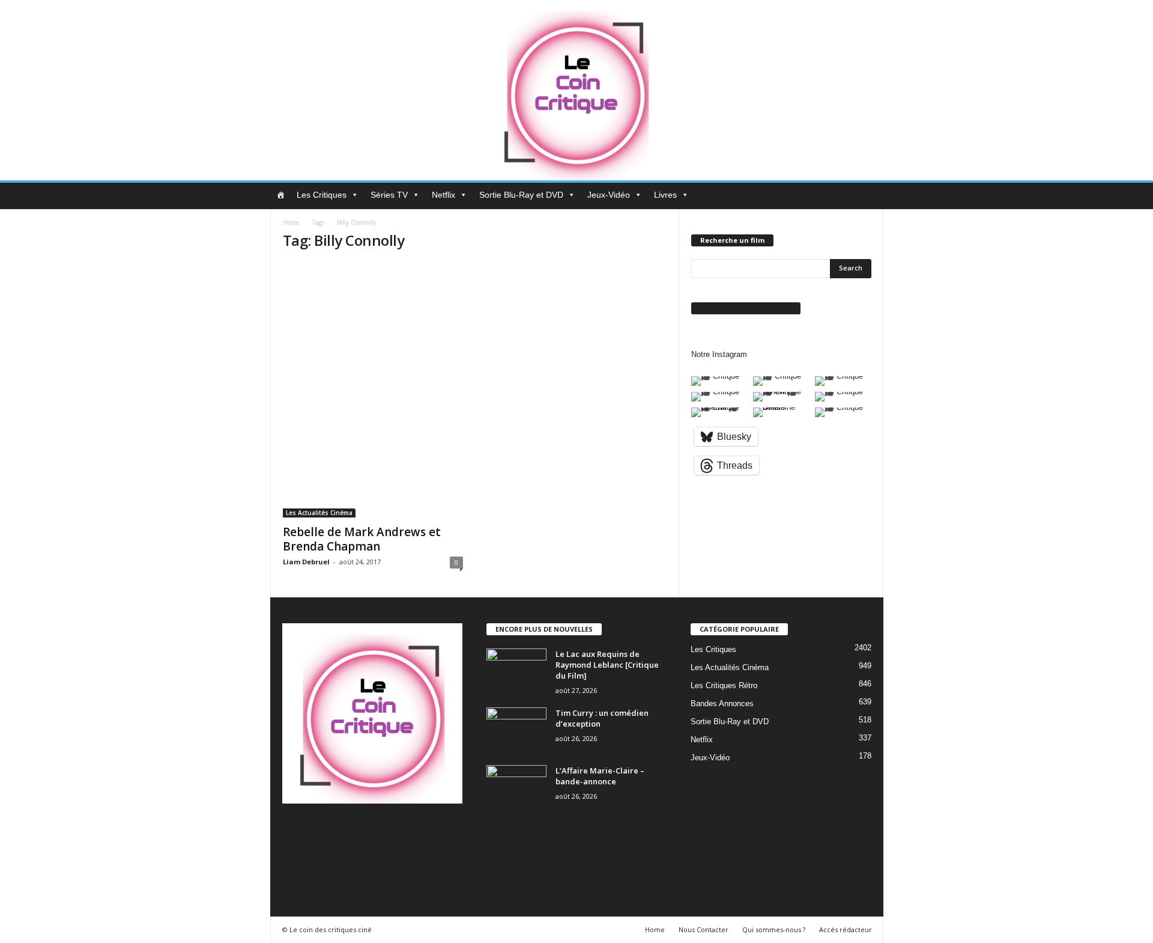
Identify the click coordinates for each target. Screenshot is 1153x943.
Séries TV (389, 195)
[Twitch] (417, 832)
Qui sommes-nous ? (773, 929)
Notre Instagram (719, 354)
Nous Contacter (703, 929)
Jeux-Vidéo (608, 195)
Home (291, 222)
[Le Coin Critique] (576, 90)
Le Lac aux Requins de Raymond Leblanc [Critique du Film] (607, 665)
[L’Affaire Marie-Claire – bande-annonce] (516, 787)
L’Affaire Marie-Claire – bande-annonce (599, 776)
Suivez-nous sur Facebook (745, 308)
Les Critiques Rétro (724, 685)
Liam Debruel (306, 561)
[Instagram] (343, 832)
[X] (441, 832)
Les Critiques (322, 195)
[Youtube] (293, 866)
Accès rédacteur (845, 929)
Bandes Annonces (722, 703)
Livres (665, 195)
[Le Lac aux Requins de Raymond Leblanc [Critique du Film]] (516, 671)
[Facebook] (319, 832)
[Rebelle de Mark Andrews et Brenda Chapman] (373, 389)
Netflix (443, 195)
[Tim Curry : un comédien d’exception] (516, 729)
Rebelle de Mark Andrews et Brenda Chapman (362, 539)
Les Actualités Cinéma (319, 512)
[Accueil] (280, 195)
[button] (865, 196)
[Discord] (294, 832)
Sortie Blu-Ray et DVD (521, 195)
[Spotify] (393, 832)
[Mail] (368, 832)
